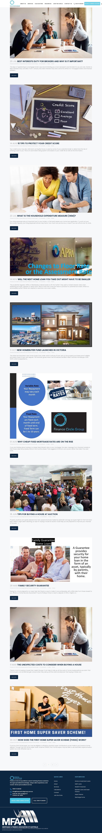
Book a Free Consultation (20, 800)
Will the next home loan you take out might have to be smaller (54, 279)
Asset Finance (79, 794)
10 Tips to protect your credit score (38, 143)
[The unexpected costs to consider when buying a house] (51, 634)
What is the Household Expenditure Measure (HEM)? (46, 215)
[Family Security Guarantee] (51, 560)
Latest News (23, 64)
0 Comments (42, 64)
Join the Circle (58, 795)
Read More (14, 75)
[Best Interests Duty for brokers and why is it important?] (51, 31)
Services (56, 787)
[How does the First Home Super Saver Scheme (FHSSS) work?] (51, 711)
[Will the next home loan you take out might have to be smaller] (51, 256)
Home (55, 781)
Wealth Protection (80, 787)
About (56, 784)
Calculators (57, 790)
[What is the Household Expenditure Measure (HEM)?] (51, 189)
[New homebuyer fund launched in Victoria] (51, 324)
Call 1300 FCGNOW (39, 800)
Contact (56, 792)
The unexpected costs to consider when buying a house (49, 664)
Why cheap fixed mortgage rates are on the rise (45, 441)
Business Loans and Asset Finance (82, 790)
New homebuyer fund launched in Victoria (41, 350)
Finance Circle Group (32, 64)
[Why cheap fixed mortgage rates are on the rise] (51, 406)
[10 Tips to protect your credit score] (51, 112)
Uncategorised (23, 516)
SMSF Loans (78, 784)
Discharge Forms (80, 797)
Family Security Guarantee (33, 585)
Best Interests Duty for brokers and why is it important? (50, 61)
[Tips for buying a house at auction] (51, 488)
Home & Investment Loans (82, 781)
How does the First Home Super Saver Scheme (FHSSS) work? (52, 740)
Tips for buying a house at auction (37, 514)
